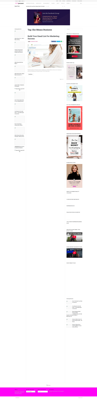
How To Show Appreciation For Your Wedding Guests (19, 100)
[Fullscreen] (80, 240)
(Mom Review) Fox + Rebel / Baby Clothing (19, 39)
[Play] (68, 240)
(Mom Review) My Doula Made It (19, 63)
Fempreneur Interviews (30, 3)
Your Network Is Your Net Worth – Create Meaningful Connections (77, 307)
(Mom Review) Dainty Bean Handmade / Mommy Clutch (19, 136)
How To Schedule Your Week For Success (77, 302)
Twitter (59, 41)
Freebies (68, 3)
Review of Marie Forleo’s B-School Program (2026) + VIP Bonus (77, 320)
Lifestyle (62, 3)
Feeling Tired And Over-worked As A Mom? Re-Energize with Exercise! (19, 51)
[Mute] (79, 240)
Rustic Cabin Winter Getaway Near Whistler (18, 124)
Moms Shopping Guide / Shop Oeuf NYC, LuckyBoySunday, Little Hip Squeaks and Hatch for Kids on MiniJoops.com (74, 314)
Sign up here (51, 392)
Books (58, 3)
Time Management (46, 3)
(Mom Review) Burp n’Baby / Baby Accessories (19, 74)
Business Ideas (38, 3)
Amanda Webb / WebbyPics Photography (19, 85)
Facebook (54, 41)
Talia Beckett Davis (33, 41)
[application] (74, 237)
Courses (52, 3)
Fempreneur (17, 397)
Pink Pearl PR (17, 391)
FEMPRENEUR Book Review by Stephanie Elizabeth (19, 147)
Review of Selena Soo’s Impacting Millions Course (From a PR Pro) (76, 325)
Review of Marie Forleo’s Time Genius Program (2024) (35, 6)
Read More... (31, 74)
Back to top (80, 397)
